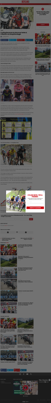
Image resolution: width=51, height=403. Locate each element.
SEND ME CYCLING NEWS (35, 207)
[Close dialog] (44, 191)
